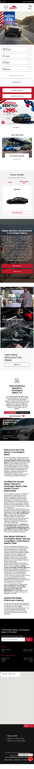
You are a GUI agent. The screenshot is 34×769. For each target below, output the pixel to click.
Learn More (24, 437)
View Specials (11, 412)
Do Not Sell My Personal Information (17, 757)
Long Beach (16, 513)
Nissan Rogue (16, 583)
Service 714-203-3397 (16, 741)
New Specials (17, 266)
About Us (17, 364)
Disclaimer (5, 438)
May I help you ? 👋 (25, 755)
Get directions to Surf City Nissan (12, 636)
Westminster (8, 513)
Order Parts (17, 271)
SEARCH (17, 82)
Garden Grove (21, 460)
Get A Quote (17, 159)
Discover (17, 344)
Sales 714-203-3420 (15, 738)
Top (26, 726)
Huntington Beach (10, 460)
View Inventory (17, 213)
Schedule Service (17, 303)
